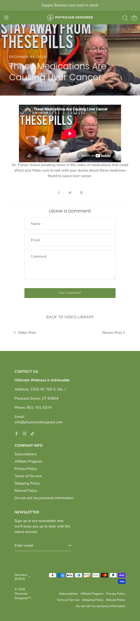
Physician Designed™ (23, 596)
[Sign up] (69, 545)
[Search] (125, 18)
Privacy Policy (26, 468)
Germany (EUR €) (21, 577)
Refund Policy (26, 490)
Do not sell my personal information (44, 497)
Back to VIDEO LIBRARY (70, 317)
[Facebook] (16, 433)
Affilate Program (28, 461)
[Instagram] (24, 433)
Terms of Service (28, 476)
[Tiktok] (32, 433)
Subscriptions (26, 454)
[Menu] (6, 18)
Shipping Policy (27, 483)
